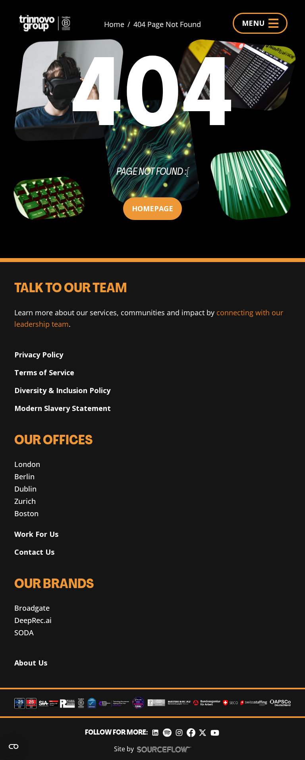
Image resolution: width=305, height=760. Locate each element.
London (27, 464)
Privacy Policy (38, 354)
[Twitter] (203, 732)
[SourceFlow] (164, 749)
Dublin (25, 489)
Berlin (24, 476)
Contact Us (34, 552)
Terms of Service (44, 372)
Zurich (25, 501)
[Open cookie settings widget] (13, 746)
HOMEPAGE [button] (152, 208)
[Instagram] (179, 732)
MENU (253, 23)
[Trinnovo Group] (48, 23)
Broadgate (32, 608)
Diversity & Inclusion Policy (62, 390)
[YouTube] (215, 732)
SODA (24, 632)
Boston (26, 513)
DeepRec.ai (33, 620)
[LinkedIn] (155, 732)
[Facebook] (191, 732)
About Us (30, 662)
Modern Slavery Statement (62, 408)
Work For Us (36, 534)
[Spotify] (167, 732)
